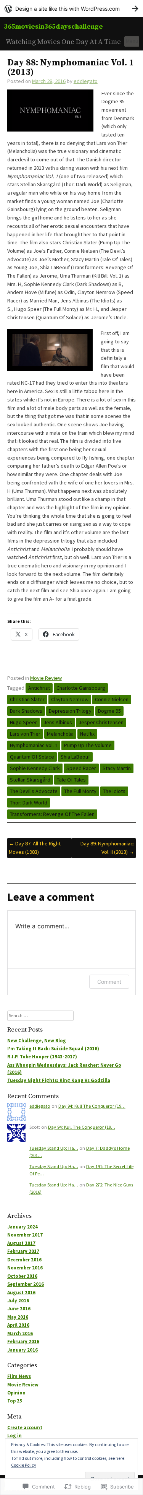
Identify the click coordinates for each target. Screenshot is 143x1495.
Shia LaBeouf (75, 756)
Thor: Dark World (28, 802)
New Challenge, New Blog (36, 1040)
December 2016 (24, 1260)
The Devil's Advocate (34, 791)
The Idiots (114, 791)
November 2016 (25, 1268)
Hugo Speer (23, 722)
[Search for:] (40, 1015)
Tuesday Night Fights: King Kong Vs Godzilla (58, 1080)
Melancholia (60, 733)
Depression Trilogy (70, 710)
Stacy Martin (117, 768)
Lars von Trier (25, 733)
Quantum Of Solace (32, 756)
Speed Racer (81, 768)
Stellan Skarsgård (30, 779)
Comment (109, 981)
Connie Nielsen (112, 699)
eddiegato (86, 81)
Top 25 (14, 1401)
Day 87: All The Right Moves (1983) (35, 847)
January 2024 (22, 1227)
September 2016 (25, 1284)
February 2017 (23, 1251)
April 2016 (18, 1325)
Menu (132, 40)
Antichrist (39, 687)
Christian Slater (27, 699)
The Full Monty (80, 791)
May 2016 (17, 1317)
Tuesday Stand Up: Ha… (53, 1148)
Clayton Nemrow (69, 699)
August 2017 (21, 1243)
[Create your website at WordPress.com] (71, 8)
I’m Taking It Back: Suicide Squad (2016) (53, 1048)
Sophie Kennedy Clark (35, 768)
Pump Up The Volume (88, 745)
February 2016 (23, 1341)
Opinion (16, 1393)
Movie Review (46, 677)
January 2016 (22, 1350)
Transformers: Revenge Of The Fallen (52, 814)
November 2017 (25, 1235)
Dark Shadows (26, 710)
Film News (19, 1376)
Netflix (87, 733)
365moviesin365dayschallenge (53, 26)
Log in (14, 1435)
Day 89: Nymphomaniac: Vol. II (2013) (107, 847)
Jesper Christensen (101, 722)
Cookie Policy (23, 1465)
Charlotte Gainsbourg (80, 687)
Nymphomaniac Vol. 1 (34, 745)
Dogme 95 (109, 710)
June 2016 (19, 1308)
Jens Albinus (57, 722)
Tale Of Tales (71, 779)
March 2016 (20, 1333)
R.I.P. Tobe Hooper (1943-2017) (42, 1057)
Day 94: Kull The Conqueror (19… (91, 1106)
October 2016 (22, 1276)
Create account (24, 1427)
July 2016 (18, 1300)
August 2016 (21, 1292)
